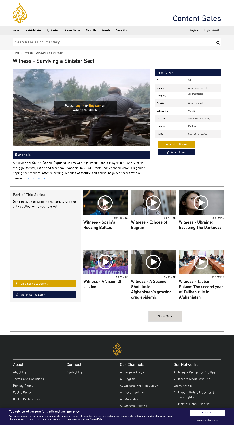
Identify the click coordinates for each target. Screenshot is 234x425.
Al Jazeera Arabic (132, 372)
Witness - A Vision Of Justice (102, 284)
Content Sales (197, 19)
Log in (79, 106)
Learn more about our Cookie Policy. (85, 419)
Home (16, 30)
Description (165, 72)
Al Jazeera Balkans (133, 406)
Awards (105, 30)
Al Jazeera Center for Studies (194, 372)
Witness (192, 80)
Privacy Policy (23, 386)
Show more (165, 316)
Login (207, 30)
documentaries (195, 94)
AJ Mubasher (129, 399)
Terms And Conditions (28, 379)
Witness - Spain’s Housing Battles (99, 225)
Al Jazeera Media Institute (191, 379)
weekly (192, 111)
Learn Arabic (182, 386)
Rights (160, 134)
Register (194, 30)
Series (160, 80)
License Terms (72, 30)
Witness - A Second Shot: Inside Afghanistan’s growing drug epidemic (151, 289)
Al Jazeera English (197, 88)
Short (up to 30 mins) (199, 119)
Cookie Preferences (26, 399)
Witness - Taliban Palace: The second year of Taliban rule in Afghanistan (201, 289)
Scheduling (162, 111)
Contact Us (121, 30)
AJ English (127, 379)
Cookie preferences (207, 420)
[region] (117, 416)
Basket (54, 30)
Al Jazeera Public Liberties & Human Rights (194, 395)
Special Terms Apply (198, 134)
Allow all (207, 412)
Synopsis (23, 155)
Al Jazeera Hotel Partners (191, 404)
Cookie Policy (22, 392)
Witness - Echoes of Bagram (149, 225)
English (192, 126)
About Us (91, 30)
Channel (161, 88)
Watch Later (34, 30)
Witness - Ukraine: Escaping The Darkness (200, 225)
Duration (161, 119)
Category (161, 96)
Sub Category (164, 103)
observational (195, 103)
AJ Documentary (132, 392)
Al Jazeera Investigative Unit (140, 386)
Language (162, 126)
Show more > (36, 178)
